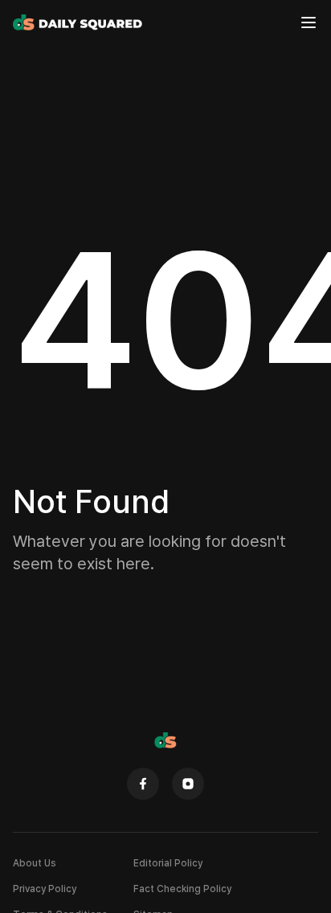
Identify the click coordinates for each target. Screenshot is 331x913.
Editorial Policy (167, 863)
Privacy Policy (44, 888)
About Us (34, 863)
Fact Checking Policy (182, 888)
